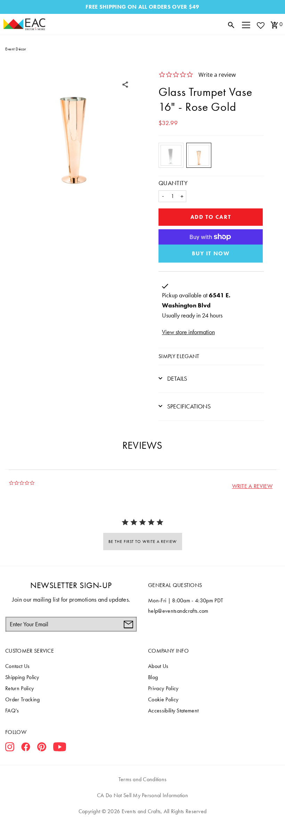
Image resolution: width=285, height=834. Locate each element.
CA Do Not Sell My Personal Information (142, 795)
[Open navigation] (246, 24)
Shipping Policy (22, 677)
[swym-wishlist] (260, 25)
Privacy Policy (163, 688)
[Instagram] (9, 748)
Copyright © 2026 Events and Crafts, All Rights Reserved (142, 811)
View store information (188, 332)
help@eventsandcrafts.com (178, 610)
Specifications (188, 406)
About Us (158, 666)
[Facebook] (25, 748)
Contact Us (17, 666)
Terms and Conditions (143, 779)
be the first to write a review (142, 541)
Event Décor (15, 49)
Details (176, 378)
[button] (252, 486)
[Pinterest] (41, 748)
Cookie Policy (163, 699)
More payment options (210, 254)
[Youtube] (59, 748)
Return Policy (19, 688)
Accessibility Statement (173, 710)
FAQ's (12, 710)
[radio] (171, 155)
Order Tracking (22, 699)
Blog (153, 677)
